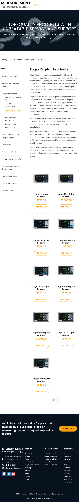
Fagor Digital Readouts (13, 111)
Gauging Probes (51, 456)
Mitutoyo (28, 473)
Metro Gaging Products (11, 159)
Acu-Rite (28, 453)
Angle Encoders (50, 453)
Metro (27, 470)
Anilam (27, 456)
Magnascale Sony (32, 465)
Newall (27, 476)
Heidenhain (29, 462)
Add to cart (41, 207)
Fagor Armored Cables (13, 97)
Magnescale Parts (9, 152)
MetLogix (28, 468)
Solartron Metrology (10, 183)
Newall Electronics (9, 176)
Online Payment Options (67, 468)
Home (3, 60)
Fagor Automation (15, 60)
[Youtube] (13, 474)
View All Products (51, 465)
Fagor (27, 459)
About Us (67, 476)
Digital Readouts (51, 459)
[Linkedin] (9, 474)
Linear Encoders (50, 462)
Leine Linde (6, 145)
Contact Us (68, 479)
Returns (66, 473)
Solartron (28, 479)
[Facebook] (4, 474)
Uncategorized (8, 190)
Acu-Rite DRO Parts (10, 76)
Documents (68, 482)
